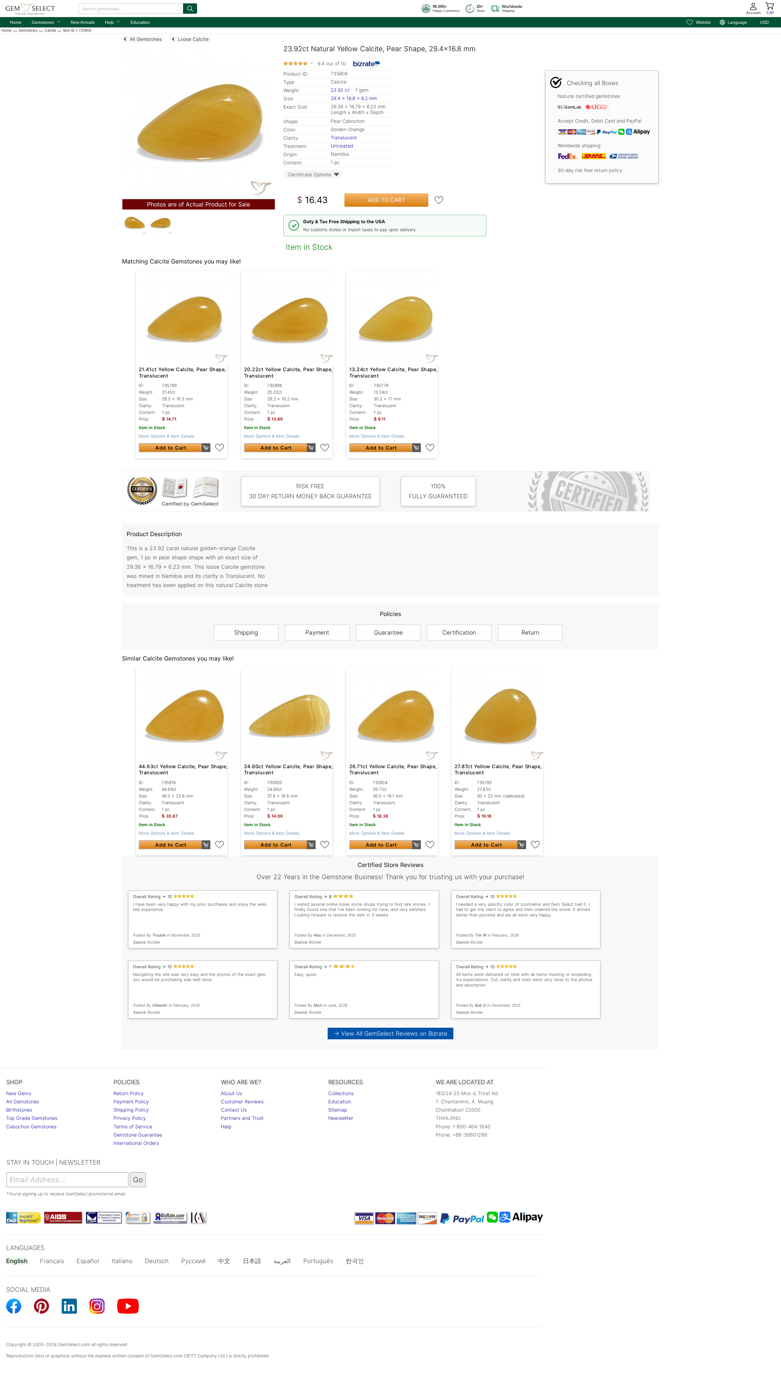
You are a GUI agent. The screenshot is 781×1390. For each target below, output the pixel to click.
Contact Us (234, 1110)
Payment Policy (131, 1101)
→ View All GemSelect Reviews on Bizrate (390, 1033)
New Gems (18, 1093)
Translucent (344, 138)
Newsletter (340, 1118)
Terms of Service (132, 1126)
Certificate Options (309, 174)
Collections (341, 1093)
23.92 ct (341, 90)
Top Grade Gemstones (31, 1118)
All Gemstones (22, 1101)
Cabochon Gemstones (31, 1126)
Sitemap (337, 1110)
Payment (317, 632)
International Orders (136, 1143)
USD (764, 22)
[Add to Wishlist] (439, 200)
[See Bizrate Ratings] (366, 63)
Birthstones (19, 1110)
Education (140, 22)
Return (530, 632)
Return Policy (128, 1093)
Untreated (342, 146)
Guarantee (388, 632)
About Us (231, 1093)
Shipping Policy (131, 1110)
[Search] (190, 8)
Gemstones (46, 21)
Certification (459, 632)
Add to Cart (386, 200)
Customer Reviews (242, 1101)
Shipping (246, 632)
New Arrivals (83, 22)
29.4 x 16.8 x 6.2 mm (354, 98)
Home (15, 22)
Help (112, 21)
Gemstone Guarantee (137, 1135)
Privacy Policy (129, 1118)
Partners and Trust (242, 1118)
